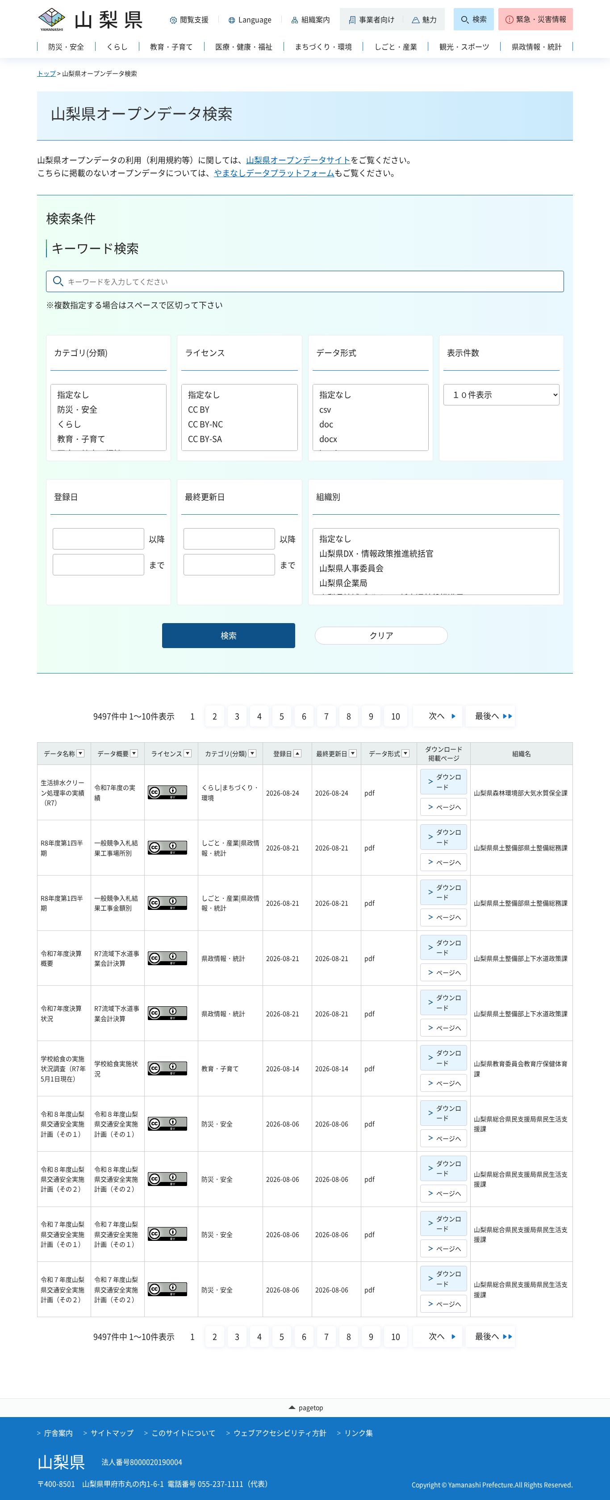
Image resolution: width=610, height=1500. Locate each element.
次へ (437, 716)
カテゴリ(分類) (81, 353)
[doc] (370, 424)
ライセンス (205, 353)
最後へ (487, 716)
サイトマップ (112, 1432)
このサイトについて (183, 1432)
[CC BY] (239, 409)
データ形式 (336, 353)
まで (157, 565)
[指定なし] (108, 394)
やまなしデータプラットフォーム (274, 173)
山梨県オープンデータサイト (298, 160)
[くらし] (108, 424)
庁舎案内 (58, 1432)
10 (395, 716)
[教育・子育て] (108, 438)
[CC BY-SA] (239, 438)
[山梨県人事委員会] (436, 568)
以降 (157, 539)
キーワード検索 (95, 248)
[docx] (370, 438)
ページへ (448, 806)
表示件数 (463, 353)
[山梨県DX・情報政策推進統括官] (436, 553)
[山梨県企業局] (436, 582)
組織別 (328, 497)
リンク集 (358, 1432)
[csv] (370, 409)
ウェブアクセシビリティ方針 (280, 1432)
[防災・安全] (108, 409)
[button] (190, 19)
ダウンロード (448, 781)
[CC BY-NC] (239, 424)
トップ (46, 73)
